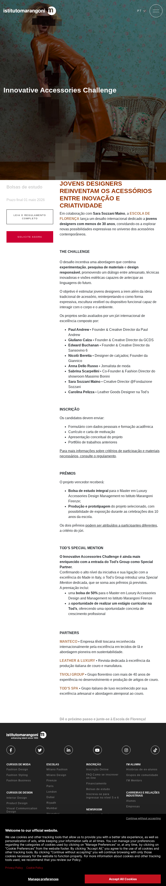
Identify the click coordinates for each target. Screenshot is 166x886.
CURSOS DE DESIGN (19, 792)
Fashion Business (18, 780)
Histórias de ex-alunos (141, 769)
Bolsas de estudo (98, 789)
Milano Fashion (57, 769)
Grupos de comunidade (142, 775)
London (51, 791)
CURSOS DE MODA (18, 764)
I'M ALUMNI (133, 764)
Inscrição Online (97, 769)
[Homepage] (29, 10)
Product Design (17, 803)
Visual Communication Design (21, 810)
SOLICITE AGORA (30, 237)
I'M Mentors (134, 780)
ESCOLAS (52, 764)
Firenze (51, 780)
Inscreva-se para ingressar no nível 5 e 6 (102, 796)
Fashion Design (17, 769)
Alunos (131, 800)
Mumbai (51, 808)
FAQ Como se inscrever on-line (102, 776)
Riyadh (51, 802)
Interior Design (16, 797)
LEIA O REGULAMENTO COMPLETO (30, 217)
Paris (50, 786)
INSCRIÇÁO (93, 764)
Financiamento (96, 783)
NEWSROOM (94, 809)
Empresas (133, 806)
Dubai (50, 797)
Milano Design (56, 775)
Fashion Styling (17, 775)
